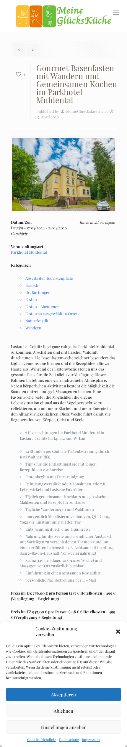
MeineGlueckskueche (85, 111)
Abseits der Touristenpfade (49, 278)
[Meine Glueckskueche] (63, 16)
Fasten (31, 299)
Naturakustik (36, 320)
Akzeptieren (63, 695)
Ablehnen (63, 711)
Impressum (91, 739)
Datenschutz (69, 739)
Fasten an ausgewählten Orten (52, 313)
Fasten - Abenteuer (42, 306)
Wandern (33, 327)
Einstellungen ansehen (63, 727)
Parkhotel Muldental (29, 252)
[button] (118, 632)
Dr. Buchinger (37, 292)
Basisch (31, 285)
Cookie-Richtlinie (41, 739)
